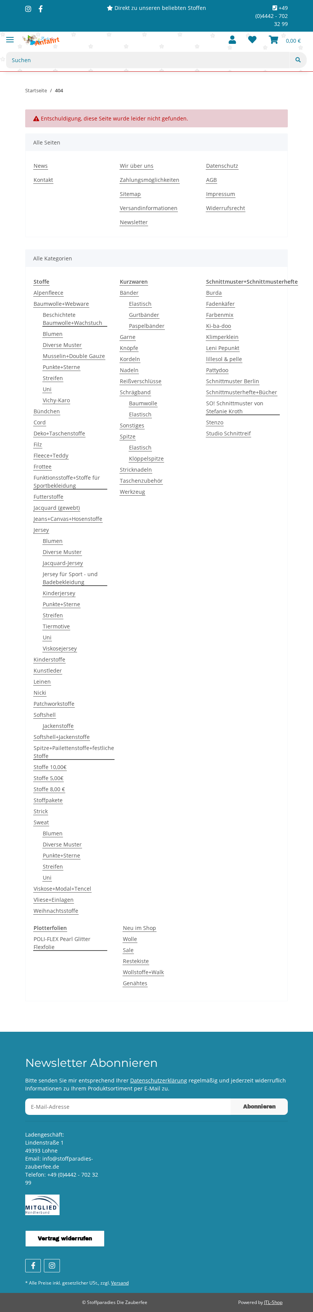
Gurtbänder (144, 314)
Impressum (220, 194)
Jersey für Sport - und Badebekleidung (70, 578)
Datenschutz (222, 165)
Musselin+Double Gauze (74, 356)
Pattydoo (217, 370)
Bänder (129, 292)
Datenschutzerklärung (158, 1080)
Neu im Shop (139, 927)
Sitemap (130, 194)
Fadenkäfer (220, 303)
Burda (214, 292)
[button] (232, 40)
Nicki (40, 692)
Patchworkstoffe (54, 703)
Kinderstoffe (49, 659)
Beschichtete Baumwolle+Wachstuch (72, 318)
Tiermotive (56, 626)
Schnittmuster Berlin (232, 381)
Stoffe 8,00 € (49, 789)
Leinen (42, 681)
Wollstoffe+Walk (143, 972)
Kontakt (43, 179)
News (41, 165)
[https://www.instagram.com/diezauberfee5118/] (28, 8)
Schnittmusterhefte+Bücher (241, 392)
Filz (38, 444)
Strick (41, 811)
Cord (40, 422)
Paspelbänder (147, 325)
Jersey (41, 529)
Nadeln (129, 370)
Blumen (53, 333)
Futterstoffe (48, 496)
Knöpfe (129, 348)
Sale (128, 950)
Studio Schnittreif (228, 433)
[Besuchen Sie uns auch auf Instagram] (52, 1265)
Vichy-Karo (56, 400)
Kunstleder (48, 670)
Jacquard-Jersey (63, 563)
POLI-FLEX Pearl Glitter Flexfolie (62, 943)
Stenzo (214, 422)
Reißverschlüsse (140, 381)
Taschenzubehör (141, 480)
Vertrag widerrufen (65, 1238)
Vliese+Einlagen (54, 899)
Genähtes (135, 983)
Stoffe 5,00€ (48, 778)
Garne (128, 336)
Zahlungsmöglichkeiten (149, 179)
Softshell (45, 714)
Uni (47, 389)
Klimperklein (222, 336)
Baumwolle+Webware (61, 303)
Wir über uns (136, 165)
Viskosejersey (60, 648)
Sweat (41, 822)
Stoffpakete (48, 800)
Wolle (130, 939)
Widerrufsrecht (225, 208)
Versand (120, 1283)
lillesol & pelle (224, 359)
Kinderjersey (59, 593)
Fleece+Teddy (51, 455)
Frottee (43, 466)
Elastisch (140, 303)
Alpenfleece (48, 292)
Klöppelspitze (146, 458)
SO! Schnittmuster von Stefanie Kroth (234, 407)
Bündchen (47, 411)
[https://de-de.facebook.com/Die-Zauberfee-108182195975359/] (41, 8)
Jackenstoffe (58, 725)
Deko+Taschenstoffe (59, 433)
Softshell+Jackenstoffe (62, 736)
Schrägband (135, 392)
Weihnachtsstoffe (56, 910)
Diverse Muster (62, 344)
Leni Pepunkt (222, 348)
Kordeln (130, 359)
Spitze (128, 436)
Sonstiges (132, 425)
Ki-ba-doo (218, 325)
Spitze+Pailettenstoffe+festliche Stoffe (74, 752)
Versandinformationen (148, 208)
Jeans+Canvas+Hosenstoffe (68, 518)
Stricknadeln (136, 469)
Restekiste (136, 961)
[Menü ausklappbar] (10, 36)
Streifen (53, 378)
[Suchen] (298, 60)
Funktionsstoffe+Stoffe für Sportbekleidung (67, 481)
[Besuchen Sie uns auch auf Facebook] (33, 1265)
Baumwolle (143, 403)
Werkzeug (132, 491)
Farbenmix (219, 314)
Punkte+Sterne (61, 367)
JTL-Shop (273, 1302)
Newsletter (134, 222)
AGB (211, 179)
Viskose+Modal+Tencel (62, 888)
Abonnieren (259, 1107)
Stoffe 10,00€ (50, 767)
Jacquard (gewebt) (57, 507)
